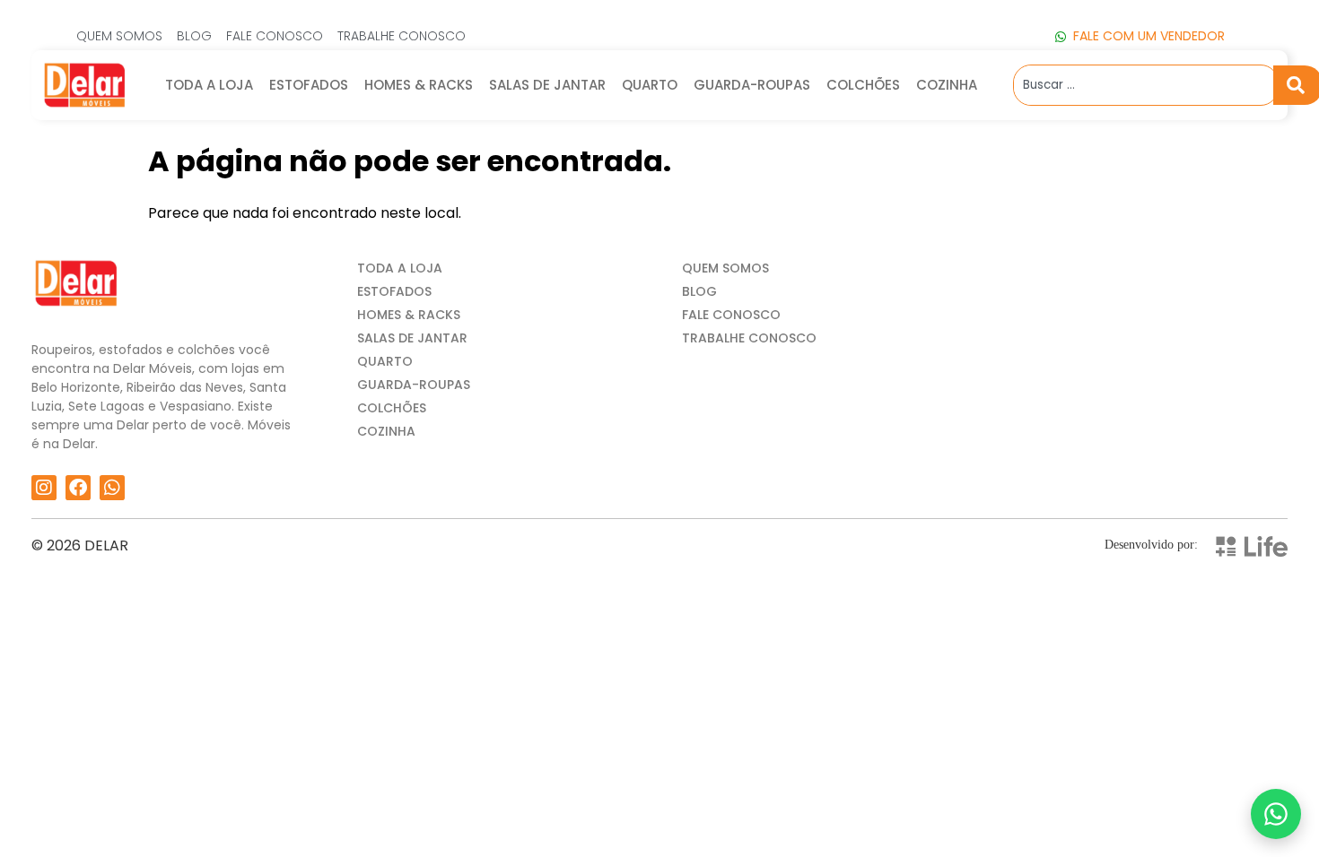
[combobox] (1143, 85)
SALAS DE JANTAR (547, 84)
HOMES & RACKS (418, 84)
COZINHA (946, 84)
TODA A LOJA (209, 84)
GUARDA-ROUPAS (752, 84)
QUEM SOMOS (725, 268)
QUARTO (649, 84)
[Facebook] (78, 487)
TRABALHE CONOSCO (749, 338)
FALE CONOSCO (731, 315)
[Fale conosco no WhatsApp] (1276, 814)
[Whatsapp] (112, 487)
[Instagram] (44, 487)
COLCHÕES (863, 84)
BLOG (699, 291)
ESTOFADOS (308, 84)
